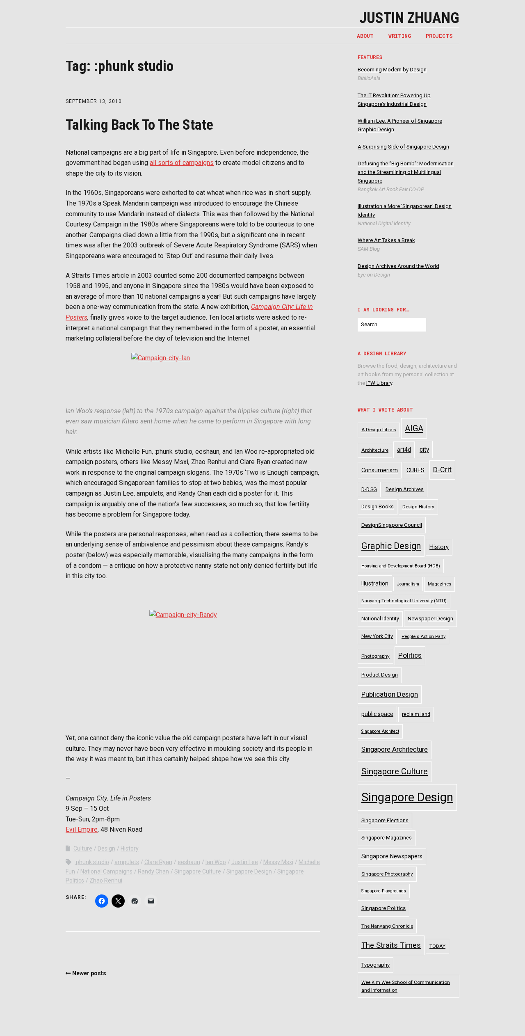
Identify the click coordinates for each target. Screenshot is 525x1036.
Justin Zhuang (409, 18)
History (130, 848)
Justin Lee (244, 862)
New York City (377, 636)
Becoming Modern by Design (392, 69)
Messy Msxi (278, 862)
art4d (404, 449)
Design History (418, 507)
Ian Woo (215, 862)
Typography (375, 965)
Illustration (374, 583)
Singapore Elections (385, 820)
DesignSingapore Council (391, 525)
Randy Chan (153, 871)
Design (106, 848)
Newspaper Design (430, 618)
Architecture (374, 450)
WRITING (399, 35)
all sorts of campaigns (182, 163)
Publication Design (389, 694)
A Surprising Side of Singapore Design (403, 147)
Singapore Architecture (394, 749)
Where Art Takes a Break (386, 240)
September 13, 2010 (94, 101)
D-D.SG (369, 489)
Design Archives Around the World (398, 266)
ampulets (126, 862)
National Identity (380, 619)
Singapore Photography (387, 874)
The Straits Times (391, 945)
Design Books (377, 507)
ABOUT (365, 35)
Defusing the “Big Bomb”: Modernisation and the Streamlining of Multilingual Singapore (406, 172)
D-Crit (442, 469)
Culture (82, 848)
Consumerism (379, 470)
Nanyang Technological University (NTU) (404, 601)
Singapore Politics (383, 908)
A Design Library (378, 429)
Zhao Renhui (105, 880)
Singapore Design (249, 871)
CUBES (415, 470)
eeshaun (189, 862)
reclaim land (416, 714)
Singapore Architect (380, 731)
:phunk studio (92, 862)
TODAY (437, 946)
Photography (375, 656)
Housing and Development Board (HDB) (400, 566)
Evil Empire (82, 829)
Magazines (439, 584)
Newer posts (89, 973)
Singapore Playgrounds (383, 891)
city (424, 449)
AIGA (414, 428)
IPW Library (379, 383)
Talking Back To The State (139, 125)
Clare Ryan (158, 862)
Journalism (408, 584)
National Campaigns (106, 871)
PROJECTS (439, 35)
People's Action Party (423, 636)
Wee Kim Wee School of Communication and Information (405, 986)
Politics (410, 655)
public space (377, 714)
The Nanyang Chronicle (387, 926)
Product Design (379, 675)
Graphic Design (391, 546)
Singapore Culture (197, 871)
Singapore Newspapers (391, 856)
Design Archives (405, 489)
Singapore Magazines (386, 838)
